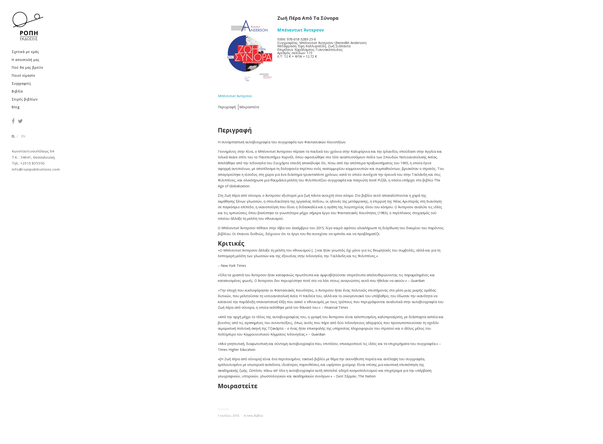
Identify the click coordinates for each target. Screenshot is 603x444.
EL (13, 136)
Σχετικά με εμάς (25, 51)
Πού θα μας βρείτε (27, 67)
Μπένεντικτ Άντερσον (235, 96)
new (250, 416)
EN (23, 136)
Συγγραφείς (21, 83)
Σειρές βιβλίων (25, 99)
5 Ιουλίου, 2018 (228, 416)
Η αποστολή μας (25, 59)
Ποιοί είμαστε (23, 75)
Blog (16, 107)
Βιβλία (17, 91)
